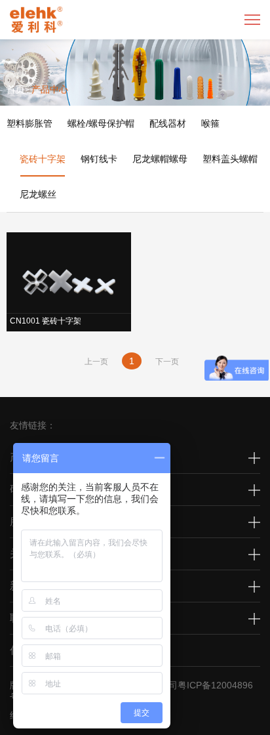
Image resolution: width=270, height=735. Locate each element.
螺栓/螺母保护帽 (101, 123)
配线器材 (167, 123)
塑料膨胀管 (29, 123)
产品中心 (49, 89)
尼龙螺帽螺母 (159, 159)
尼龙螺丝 (38, 194)
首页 (16, 89)
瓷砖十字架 (43, 159)
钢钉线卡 (99, 159)
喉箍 (210, 123)
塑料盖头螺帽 (230, 159)
